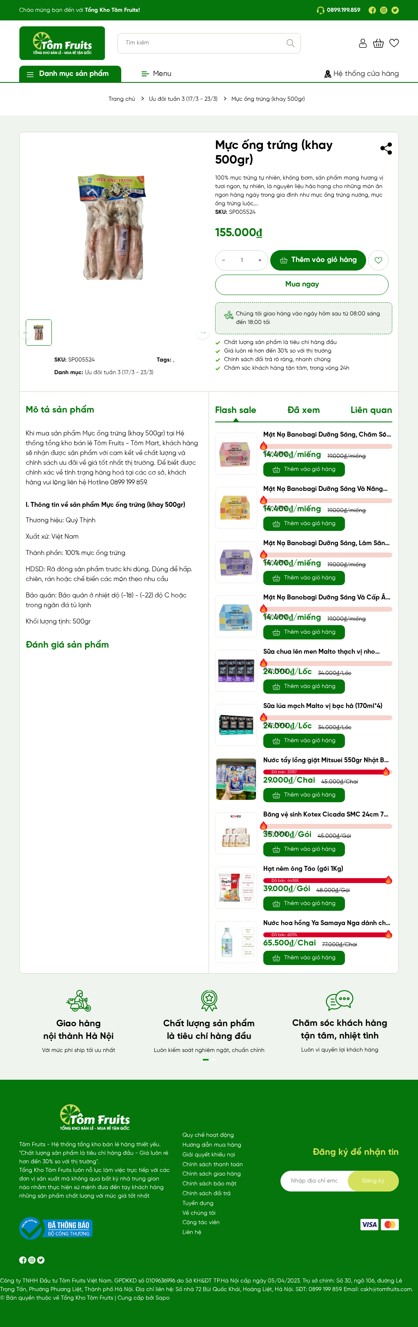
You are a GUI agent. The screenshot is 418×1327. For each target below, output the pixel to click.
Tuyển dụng (197, 1204)
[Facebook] (372, 10)
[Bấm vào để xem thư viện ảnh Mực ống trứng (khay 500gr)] (114, 226)
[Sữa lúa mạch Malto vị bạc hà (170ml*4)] (236, 725)
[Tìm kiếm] (290, 43)
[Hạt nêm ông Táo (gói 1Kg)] (236, 888)
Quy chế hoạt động (208, 1135)
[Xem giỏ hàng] (378, 43)
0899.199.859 (343, 10)
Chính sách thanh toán (212, 1165)
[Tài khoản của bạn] (362, 43)
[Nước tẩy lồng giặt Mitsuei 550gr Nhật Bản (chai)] (236, 779)
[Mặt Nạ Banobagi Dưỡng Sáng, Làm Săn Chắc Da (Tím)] (236, 562)
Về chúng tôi (199, 1213)
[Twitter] (395, 10)
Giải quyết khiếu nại (208, 1155)
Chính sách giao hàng (211, 1174)
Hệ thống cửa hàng (366, 74)
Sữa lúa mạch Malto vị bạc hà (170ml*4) (322, 706)
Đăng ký (373, 1181)
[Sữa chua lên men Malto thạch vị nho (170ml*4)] (236, 671)
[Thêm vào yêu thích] (378, 260)
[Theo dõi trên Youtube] (40, 1260)
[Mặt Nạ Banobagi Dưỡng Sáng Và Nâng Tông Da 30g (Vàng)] (236, 508)
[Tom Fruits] (390, 1224)
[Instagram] (383, 10)
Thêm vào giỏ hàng (324, 260)
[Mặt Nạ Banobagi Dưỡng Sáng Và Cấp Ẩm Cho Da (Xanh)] (236, 616)
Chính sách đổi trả (206, 1194)
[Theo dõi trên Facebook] (23, 1260)
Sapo (162, 1298)
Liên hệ (191, 1232)
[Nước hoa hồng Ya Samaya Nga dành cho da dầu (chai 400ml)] (236, 942)
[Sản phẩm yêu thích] (394, 43)
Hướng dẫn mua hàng (211, 1145)
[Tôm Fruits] (369, 1224)
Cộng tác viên (201, 1223)
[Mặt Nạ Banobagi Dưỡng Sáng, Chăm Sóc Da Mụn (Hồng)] (236, 454)
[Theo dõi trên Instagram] (32, 1260)
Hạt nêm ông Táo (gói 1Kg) (303, 868)
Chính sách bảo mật (209, 1184)
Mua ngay (302, 284)
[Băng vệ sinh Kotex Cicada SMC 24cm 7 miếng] (236, 833)
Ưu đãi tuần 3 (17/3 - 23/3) (119, 373)
